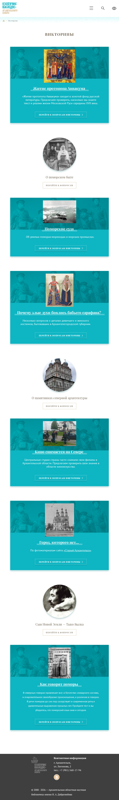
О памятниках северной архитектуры (59, 398)
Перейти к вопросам (59, 185)
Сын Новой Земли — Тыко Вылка (59, 624)
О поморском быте (59, 177)
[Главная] (3, 21)
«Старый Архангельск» (77, 550)
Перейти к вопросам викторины (60, 115)
